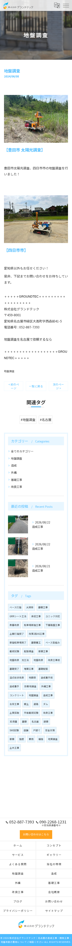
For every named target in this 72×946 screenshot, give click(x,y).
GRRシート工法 (18, 616)
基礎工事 (16, 480)
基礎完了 (14, 668)
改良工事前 (54, 660)
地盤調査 (9, 371)
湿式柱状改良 (17, 677)
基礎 (24, 721)
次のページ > (58, 386)
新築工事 (43, 651)
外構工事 (46, 686)
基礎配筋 (43, 668)
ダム (45, 704)
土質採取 (14, 712)
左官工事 (14, 704)
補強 (40, 739)
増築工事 (29, 668)
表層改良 (14, 625)
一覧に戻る (36, 386)
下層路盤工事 (53, 625)
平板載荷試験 (31, 712)
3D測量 (13, 721)
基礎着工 (36, 642)
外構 (14, 472)
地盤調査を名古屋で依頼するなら (28, 339)
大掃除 (29, 607)
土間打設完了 (17, 633)
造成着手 (14, 686)
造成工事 (48, 695)
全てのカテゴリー (22, 451)
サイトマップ (54, 911)
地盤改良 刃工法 (19, 660)
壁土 (26, 704)
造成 (14, 465)
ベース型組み (53, 642)
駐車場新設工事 (32, 625)
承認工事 (36, 616)
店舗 (26, 730)
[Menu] (65, 5)
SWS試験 (14, 730)
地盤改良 (38, 660)
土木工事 (14, 747)
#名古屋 (45, 419)
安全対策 (50, 730)
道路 (36, 704)
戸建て (36, 730)
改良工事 (16, 487)
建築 (46, 721)
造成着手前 (47, 677)
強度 (21, 739)
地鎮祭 (32, 677)
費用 (31, 739)
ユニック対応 (53, 616)
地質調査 (53, 739)
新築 (12, 739)
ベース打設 (15, 607)
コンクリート (17, 695)
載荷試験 (14, 651)
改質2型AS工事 (37, 633)
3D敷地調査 (30, 686)
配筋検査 (29, 651)
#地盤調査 (28, 419)
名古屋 (35, 721)
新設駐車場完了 (18, 642)
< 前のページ (13, 386)
